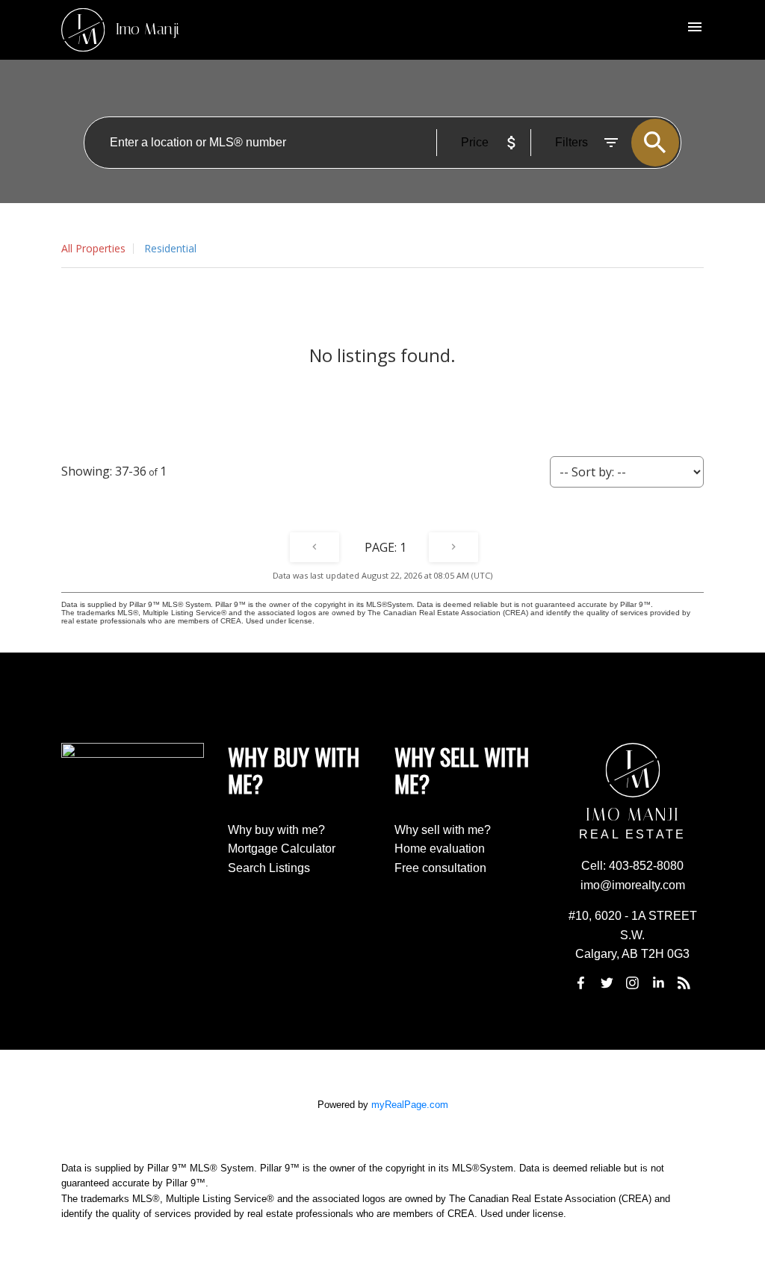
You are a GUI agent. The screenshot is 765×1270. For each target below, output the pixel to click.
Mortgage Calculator (281, 848)
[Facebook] (581, 982)
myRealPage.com (409, 1104)
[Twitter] (606, 982)
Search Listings (269, 868)
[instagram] (632, 982)
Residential (170, 248)
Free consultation (440, 868)
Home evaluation (439, 848)
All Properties (93, 248)
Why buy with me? (276, 830)
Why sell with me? (442, 830)
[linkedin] (658, 982)
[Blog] (683, 982)
